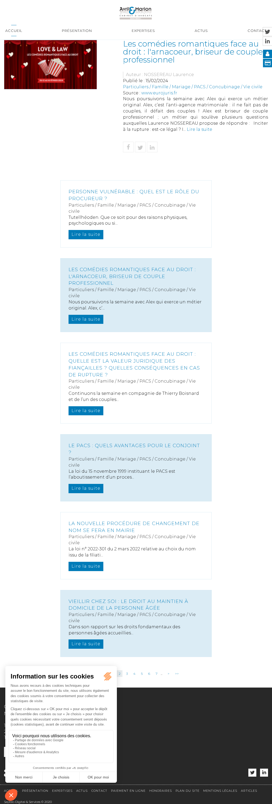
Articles (249, 791)
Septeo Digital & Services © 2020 (28, 802)
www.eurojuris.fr (159, 92)
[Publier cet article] (140, 147)
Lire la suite (199, 129)
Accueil (13, 30)
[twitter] (252, 772)
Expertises (143, 30)
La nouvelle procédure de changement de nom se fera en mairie (134, 527)
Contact (257, 30)
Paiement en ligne (128, 791)
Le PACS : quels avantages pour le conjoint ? (134, 449)
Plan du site (187, 791)
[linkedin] (264, 772)
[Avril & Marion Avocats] (135, 12)
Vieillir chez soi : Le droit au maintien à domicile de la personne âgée (128, 604)
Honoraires (160, 791)
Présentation (77, 30)
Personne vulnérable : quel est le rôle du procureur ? (134, 195)
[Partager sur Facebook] (128, 147)
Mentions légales (220, 791)
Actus (201, 30)
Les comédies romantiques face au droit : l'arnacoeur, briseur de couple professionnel (132, 276)
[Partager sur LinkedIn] (152, 147)
